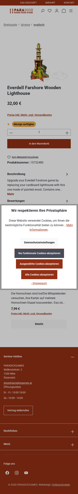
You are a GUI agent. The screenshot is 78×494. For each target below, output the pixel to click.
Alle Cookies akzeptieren (39, 274)
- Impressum (39, 283)
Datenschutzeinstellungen (39, 242)
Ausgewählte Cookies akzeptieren (39, 263)
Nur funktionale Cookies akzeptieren (39, 253)
